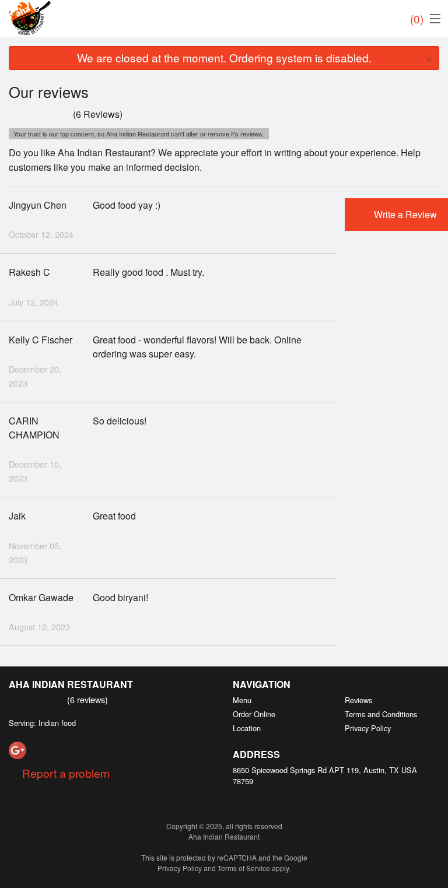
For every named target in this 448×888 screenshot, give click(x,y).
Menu (242, 700)
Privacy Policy (368, 727)
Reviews (358, 700)
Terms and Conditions (381, 713)
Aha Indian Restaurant (71, 684)
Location (247, 727)
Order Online (254, 713)
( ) (417, 18)
